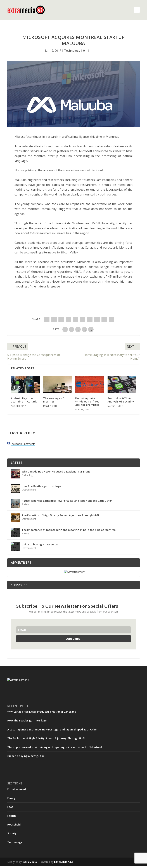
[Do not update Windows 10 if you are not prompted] (89, 384)
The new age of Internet (53, 400)
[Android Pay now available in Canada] (25, 384)
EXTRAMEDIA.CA (63, 861)
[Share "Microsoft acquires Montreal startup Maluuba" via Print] (111, 319)
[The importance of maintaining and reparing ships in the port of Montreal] (15, 532)
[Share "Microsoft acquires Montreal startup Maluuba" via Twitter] (54, 319)
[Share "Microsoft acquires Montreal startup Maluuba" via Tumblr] (68, 319)
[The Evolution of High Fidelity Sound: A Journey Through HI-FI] (15, 517)
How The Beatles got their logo (41, 486)
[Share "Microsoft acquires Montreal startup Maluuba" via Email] (104, 319)
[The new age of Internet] (57, 384)
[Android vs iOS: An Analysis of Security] (122, 384)
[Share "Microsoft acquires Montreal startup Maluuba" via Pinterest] (75, 319)
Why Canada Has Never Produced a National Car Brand (56, 471)
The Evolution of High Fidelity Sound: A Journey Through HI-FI (60, 515)
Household (14, 824)
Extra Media (29, 861)
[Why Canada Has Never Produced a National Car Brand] (15, 473)
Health (11, 815)
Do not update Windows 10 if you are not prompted (87, 401)
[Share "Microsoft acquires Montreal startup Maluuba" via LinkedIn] (82, 319)
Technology (72, 51)
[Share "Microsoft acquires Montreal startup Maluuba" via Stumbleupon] (97, 319)
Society (25, 504)
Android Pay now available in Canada (24, 400)
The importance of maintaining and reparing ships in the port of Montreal (69, 530)
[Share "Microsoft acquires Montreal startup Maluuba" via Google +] (61, 319)
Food (10, 807)
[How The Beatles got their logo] (15, 488)
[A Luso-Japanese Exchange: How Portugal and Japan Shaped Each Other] (15, 503)
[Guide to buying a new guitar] (15, 546)
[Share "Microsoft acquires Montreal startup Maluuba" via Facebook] (46, 319)
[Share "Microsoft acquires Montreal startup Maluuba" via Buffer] (89, 319)
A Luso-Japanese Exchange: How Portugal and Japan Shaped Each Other (67, 500)
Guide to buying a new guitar (40, 544)
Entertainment (29, 489)
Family (11, 798)
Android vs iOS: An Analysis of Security (121, 400)
